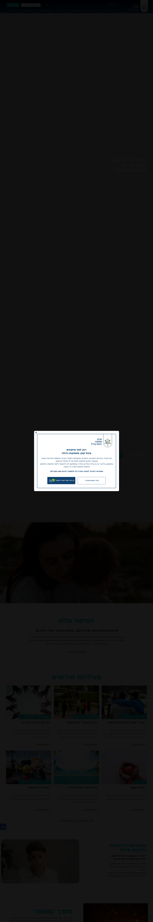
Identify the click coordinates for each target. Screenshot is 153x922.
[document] (76, 461)
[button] (36, 432)
